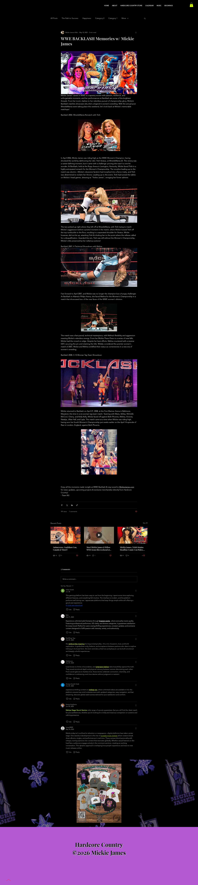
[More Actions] (136, 590)
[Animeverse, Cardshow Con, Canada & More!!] (66, 535)
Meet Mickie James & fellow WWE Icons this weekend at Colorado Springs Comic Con (99, 548)
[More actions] (136, 32)
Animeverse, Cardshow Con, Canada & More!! (65, 548)
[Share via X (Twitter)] (67, 505)
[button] (191, 5)
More (124, 18)
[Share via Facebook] (62, 505)
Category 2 (99, 18)
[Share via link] (77, 505)
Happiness (86, 18)
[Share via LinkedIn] (72, 505)
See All (145, 523)
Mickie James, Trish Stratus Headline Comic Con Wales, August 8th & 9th (131, 548)
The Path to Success (70, 18)
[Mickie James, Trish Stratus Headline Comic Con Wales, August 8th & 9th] (132, 535)
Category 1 (112, 18)
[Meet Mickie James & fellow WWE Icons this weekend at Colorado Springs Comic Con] (99, 535)
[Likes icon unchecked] (67, 609)
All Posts (54, 18)
